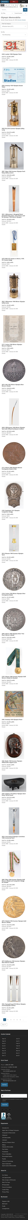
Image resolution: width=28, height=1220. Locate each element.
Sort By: (3, 32)
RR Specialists (5, 1184)
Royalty (4, 1158)
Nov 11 (4, 1048)
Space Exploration (6, 1163)
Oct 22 (3, 1045)
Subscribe (4, 1104)
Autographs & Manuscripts (8, 1132)
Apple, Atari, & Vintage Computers (10, 1130)
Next (3, 1024)
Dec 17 (4, 1055)
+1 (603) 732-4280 (12, 1067)
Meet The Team (6, 1182)
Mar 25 (18, 1050)
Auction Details (21, 20)
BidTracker (4, 1203)
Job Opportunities (6, 1177)
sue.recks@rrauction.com (9, 1071)
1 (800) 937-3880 (9, 1064)
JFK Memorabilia (6, 1137)
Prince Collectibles (6, 1154)
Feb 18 (18, 1045)
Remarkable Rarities (7, 1156)
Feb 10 (18, 1043)
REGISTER (4, 1)
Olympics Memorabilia (7, 1146)
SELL (14, 1)
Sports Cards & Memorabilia (9, 1165)
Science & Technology (7, 1161)
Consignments (5, 1208)
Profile (3, 1206)
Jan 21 (18, 1041)
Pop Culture (5, 1149)
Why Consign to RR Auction (9, 1180)
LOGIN (23, 1)
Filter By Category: (6, 23)
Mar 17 (18, 1048)
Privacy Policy (5, 1192)
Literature (4, 1140)
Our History (5, 1175)
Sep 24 (4, 1041)
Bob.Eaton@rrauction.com (9, 1080)
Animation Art (5, 1128)
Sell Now (4, 1084)
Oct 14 (3, 1043)
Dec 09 (4, 1053)
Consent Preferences (20, 1217)
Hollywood (4, 1135)
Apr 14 (17, 1053)
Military (4, 1144)
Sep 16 (4, 1038)
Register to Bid (5, 1201)
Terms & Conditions (7, 1187)
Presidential (5, 1151)
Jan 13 (18, 1038)
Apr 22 (17, 1055)
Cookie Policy (5, 1189)
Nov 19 (4, 1050)
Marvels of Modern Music (8, 1142)
